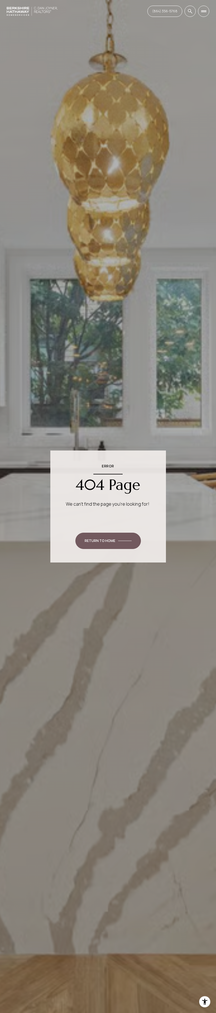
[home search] (190, 11)
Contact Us (164, 11)
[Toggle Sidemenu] (203, 11)
